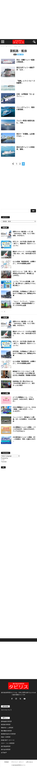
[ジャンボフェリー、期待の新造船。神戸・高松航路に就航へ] (8, 111)
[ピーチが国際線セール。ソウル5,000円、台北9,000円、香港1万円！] (6, 400)
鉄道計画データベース (7, 740)
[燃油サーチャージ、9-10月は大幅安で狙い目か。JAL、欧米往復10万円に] (6, 254)
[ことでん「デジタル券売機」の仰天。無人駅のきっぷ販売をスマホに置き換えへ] (6, 284)
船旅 (15, 54)
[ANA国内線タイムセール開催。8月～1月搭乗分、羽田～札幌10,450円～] (6, 440)
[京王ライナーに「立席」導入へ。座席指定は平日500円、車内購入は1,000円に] (6, 274)
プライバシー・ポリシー (17, 762)
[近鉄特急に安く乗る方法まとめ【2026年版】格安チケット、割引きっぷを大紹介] (6, 384)
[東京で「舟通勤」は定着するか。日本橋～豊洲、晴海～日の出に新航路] (8, 138)
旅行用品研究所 (5, 746)
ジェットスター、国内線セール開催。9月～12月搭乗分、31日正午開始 (24, 419)
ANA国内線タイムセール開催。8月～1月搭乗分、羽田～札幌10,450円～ (24, 439)
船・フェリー (9, 46)
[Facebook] (12, 699)
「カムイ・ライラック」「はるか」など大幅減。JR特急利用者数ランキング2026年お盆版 (24, 303)
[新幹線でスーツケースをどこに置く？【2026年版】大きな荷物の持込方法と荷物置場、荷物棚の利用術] (6, 374)
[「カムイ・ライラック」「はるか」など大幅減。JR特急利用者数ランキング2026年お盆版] (6, 304)
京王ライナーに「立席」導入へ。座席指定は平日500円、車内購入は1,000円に (24, 273)
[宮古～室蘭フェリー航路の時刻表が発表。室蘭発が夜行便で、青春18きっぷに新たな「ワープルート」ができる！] (8, 61)
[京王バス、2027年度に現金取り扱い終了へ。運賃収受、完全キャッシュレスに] (6, 244)
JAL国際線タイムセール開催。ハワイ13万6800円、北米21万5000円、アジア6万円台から (24, 429)
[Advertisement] (18, 19)
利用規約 (6, 762)
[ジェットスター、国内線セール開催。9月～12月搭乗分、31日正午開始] (6, 420)
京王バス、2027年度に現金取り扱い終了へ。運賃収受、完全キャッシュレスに (24, 243)
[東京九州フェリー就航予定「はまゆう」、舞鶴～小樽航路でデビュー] (8, 72)
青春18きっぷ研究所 (7, 727)
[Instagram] (16, 699)
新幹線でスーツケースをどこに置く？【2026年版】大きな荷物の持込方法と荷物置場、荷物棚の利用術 (24, 373)
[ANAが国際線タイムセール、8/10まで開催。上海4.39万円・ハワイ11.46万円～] (6, 410)
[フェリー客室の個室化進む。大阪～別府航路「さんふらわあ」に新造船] (8, 125)
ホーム (2, 46)
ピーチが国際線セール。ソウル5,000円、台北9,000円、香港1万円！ (23, 399)
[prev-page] (2, 311)
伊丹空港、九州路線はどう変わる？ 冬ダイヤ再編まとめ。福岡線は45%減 (24, 293)
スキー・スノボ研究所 (7, 743)
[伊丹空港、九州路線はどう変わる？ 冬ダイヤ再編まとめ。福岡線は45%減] (6, 294)
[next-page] (4, 311)
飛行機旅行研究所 (6, 731)
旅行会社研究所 (5, 749)
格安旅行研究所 (5, 724)
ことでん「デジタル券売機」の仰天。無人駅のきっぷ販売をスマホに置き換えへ (24, 283)
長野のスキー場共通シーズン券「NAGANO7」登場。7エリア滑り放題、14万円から (24, 233)
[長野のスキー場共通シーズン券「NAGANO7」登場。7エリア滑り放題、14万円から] (6, 234)
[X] (21, 699)
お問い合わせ (29, 762)
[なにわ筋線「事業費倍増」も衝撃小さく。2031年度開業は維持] (6, 264)
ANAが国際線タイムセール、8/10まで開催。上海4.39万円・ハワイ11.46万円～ (24, 409)
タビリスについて (6, 710)
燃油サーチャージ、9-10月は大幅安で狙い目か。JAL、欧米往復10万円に (24, 253)
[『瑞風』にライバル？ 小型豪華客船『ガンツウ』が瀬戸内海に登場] (8, 85)
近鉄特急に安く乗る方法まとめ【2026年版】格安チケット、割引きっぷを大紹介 (24, 383)
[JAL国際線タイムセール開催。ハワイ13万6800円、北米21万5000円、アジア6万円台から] (6, 430)
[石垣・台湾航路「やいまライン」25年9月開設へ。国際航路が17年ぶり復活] (8, 98)
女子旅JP (4, 752)
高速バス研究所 (5, 737)
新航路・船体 (17, 46)
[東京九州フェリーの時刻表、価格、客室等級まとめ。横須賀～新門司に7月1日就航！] (8, 151)
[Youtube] (25, 699)
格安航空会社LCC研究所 (8, 734)
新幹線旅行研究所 (6, 721)
